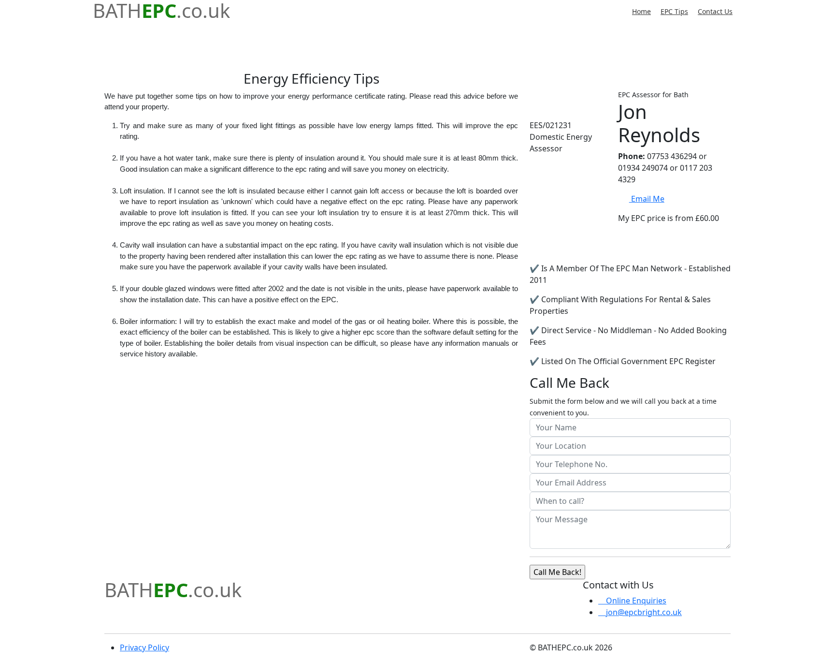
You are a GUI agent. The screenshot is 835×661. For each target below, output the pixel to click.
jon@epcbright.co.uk (643, 612)
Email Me (646, 198)
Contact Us (715, 11)
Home (641, 11)
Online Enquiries (635, 600)
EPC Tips (674, 11)
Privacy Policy (144, 647)
